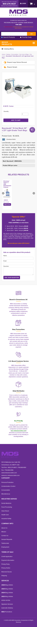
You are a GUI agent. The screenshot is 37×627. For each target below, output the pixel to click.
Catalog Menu (9, 49)
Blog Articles (7, 585)
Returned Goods (6, 572)
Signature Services (7, 604)
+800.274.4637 (12, 467)
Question (6, 266)
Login (23, 3)
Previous (3, 193)
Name (5, 256)
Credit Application (6, 556)
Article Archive (5, 600)
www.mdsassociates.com (9, 473)
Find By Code (27, 37)
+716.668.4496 (8, 470)
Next (33, 193)
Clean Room (5, 511)
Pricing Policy (5, 564)
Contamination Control (8, 486)
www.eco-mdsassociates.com (10, 475)
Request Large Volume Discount (17, 62)
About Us (4, 528)
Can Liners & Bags (24, 54)
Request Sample (12, 67)
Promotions (6, 612)
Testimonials (5, 543)
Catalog (8, 54)
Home (3, 54)
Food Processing (6, 507)
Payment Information (7, 560)
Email (4, 261)
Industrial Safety (6, 519)
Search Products (9, 37)
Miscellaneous (5, 494)
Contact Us (4, 536)
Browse (7, 43)
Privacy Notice (5, 568)
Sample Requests (6, 539)
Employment (5, 547)
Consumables (14, 54)
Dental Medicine (6, 503)
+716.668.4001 (21, 467)
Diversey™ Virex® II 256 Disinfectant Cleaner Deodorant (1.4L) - (7, 185)
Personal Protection (7, 482)
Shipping (4, 576)
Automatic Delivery (7, 608)
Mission (3, 532)
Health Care (5, 515)
